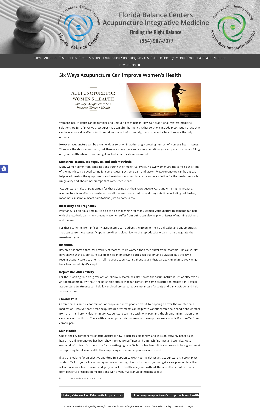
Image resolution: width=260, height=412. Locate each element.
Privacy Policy (164, 406)
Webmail (178, 406)
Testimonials (68, 58)
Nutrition (220, 58)
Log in (191, 406)
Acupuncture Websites (74, 406)
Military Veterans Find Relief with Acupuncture (92, 395)
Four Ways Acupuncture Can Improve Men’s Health (165, 395)
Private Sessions (90, 58)
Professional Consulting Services (126, 58)
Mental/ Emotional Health (194, 58)
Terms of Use (150, 406)
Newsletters (127, 65)
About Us (50, 58)
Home (38, 58)
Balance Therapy (162, 58)
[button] (4, 169)
